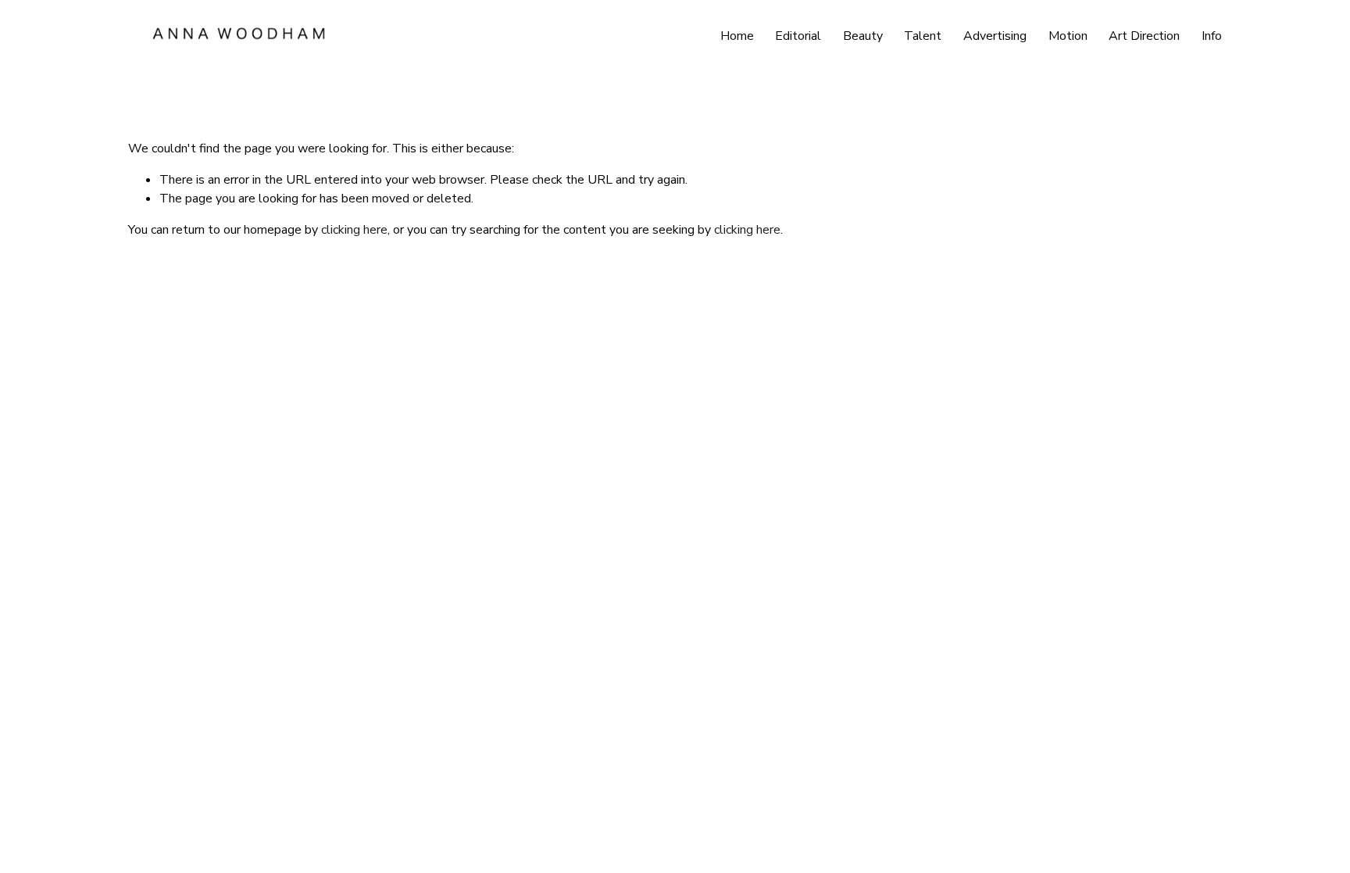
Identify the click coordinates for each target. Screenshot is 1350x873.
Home (737, 36)
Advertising (995, 36)
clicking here (354, 229)
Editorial (798, 36)
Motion (1068, 36)
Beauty (863, 36)
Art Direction (1144, 36)
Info (1212, 36)
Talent (922, 36)
